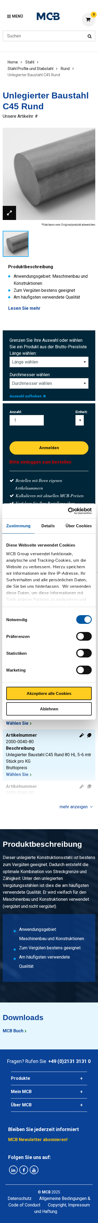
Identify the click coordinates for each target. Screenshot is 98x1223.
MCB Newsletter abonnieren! (38, 1139)
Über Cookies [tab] (79, 525)
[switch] (84, 636)
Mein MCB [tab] (21, 1091)
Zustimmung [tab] (18, 525)
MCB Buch (13, 1030)
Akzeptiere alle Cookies (49, 693)
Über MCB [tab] (21, 1104)
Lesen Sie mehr (24, 308)
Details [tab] (48, 525)
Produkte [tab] (20, 1078)
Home (13, 62)
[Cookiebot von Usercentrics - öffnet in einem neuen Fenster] (69, 511)
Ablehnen (49, 709)
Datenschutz (20, 1198)
